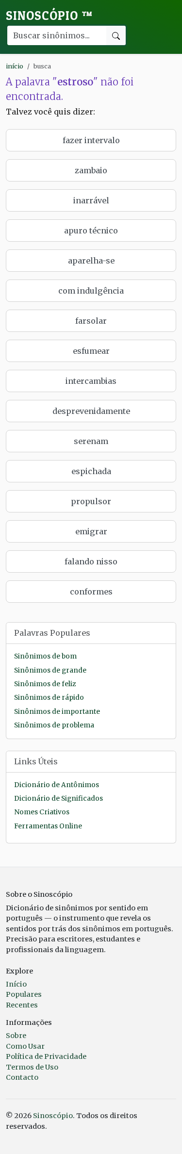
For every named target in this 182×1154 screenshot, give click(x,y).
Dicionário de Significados (58, 798)
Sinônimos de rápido (49, 697)
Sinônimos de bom (45, 656)
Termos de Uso (32, 1067)
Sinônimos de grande (50, 670)
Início (16, 984)
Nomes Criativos (41, 812)
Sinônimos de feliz (45, 684)
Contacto (22, 1077)
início (14, 66)
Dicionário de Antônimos (56, 785)
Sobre (16, 1035)
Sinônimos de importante (57, 712)
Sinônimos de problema (54, 725)
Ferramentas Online (48, 826)
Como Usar (25, 1046)
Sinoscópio (49, 15)
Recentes (22, 1005)
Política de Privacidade (46, 1056)
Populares (24, 994)
